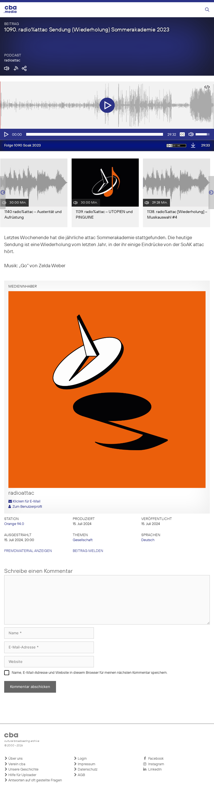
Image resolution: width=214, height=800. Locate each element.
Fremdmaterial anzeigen (28, 551)
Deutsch (147, 540)
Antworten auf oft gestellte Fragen (35, 780)
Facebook (155, 759)
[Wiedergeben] (6, 134)
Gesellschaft (83, 540)
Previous (3, 192)
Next (211, 192)
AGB (81, 775)
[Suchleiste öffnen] (207, 10)
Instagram (155, 764)
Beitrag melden (88, 551)
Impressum (86, 764)
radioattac (12, 60)
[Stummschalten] (191, 134)
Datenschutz (87, 769)
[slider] (94, 134)
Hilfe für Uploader (22, 775)
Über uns (15, 759)
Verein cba (16, 764)
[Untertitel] (182, 134)
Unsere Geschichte (23, 769)
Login (82, 759)
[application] (107, 134)
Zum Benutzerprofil (26, 507)
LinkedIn (154, 769)
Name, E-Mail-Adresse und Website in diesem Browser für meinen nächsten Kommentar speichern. (89, 673)
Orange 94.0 (14, 524)
